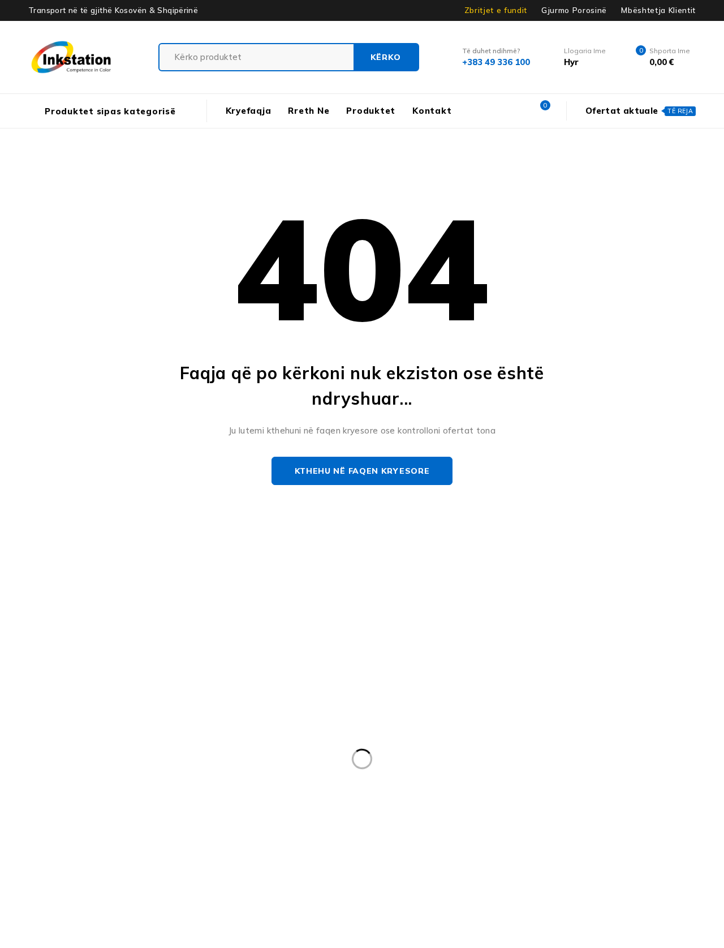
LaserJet (572, 819)
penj (581, 843)
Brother (124, 796)
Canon (365, 796)
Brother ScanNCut (291, 796)
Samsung (325, 866)
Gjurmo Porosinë (574, 10)
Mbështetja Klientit (658, 10)
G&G (218, 819)
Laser (518, 819)
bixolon (24, 796)
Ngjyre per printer (510, 843)
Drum (628, 796)
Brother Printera (197, 796)
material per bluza (361, 843)
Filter (20, 819)
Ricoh (268, 866)
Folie (128, 819)
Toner (586, 866)
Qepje (219, 866)
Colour (480, 796)
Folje (173, 819)
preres (629, 843)
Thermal (531, 866)
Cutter (531, 796)
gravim (267, 819)
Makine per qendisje (49, 843)
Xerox (636, 866)
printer (106, 866)
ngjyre (436, 843)
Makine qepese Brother (253, 843)
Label (394, 819)
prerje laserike (38, 866)
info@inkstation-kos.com (50, 677)
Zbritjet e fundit (495, 10)
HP (314, 819)
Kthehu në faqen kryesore (362, 471)
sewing (384, 866)
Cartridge (422, 796)
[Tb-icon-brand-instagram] (32, 722)
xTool (685, 866)
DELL (581, 796)
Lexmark (632, 819)
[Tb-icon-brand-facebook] (7, 722)
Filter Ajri (74, 819)
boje (74, 796)
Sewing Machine (456, 866)
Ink (351, 819)
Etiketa (680, 796)
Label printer (456, 819)
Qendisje (163, 866)
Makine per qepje (148, 843)
